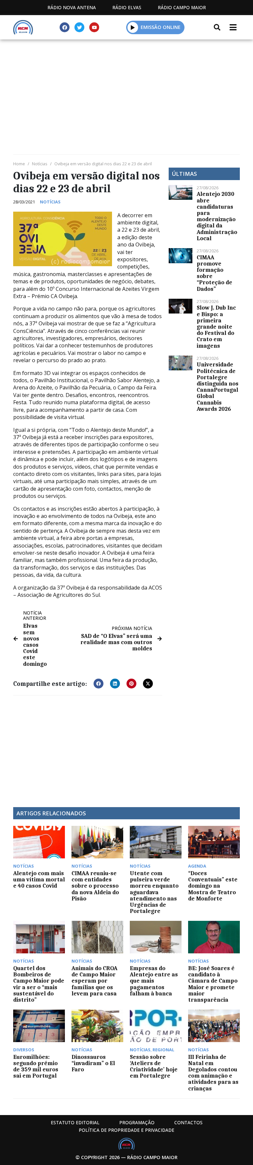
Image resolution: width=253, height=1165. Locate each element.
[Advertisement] (126, 89)
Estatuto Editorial (75, 1122)
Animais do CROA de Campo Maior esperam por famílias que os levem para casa (94, 981)
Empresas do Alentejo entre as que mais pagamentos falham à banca (154, 981)
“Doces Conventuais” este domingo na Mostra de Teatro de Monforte (213, 886)
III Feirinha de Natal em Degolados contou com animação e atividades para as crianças (213, 1073)
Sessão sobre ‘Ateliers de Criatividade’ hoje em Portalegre (154, 1066)
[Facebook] (65, 27)
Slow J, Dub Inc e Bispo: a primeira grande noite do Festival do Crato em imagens (216, 326)
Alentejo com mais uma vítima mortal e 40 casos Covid (39, 879)
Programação (137, 1122)
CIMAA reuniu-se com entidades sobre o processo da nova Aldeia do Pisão (95, 886)
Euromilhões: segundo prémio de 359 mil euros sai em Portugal (35, 1066)
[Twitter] (79, 27)
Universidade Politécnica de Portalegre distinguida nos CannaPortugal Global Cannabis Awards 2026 (218, 386)
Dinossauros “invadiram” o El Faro (93, 1063)
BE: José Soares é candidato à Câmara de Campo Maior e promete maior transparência (213, 984)
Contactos (188, 1122)
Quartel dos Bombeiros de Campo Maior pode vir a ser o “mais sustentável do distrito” (38, 984)
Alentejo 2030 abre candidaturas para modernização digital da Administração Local (217, 216)
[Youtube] (94, 27)
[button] (132, 27)
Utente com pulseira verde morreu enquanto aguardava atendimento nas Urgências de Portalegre (154, 892)
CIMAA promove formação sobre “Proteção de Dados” (214, 273)
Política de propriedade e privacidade (126, 1130)
